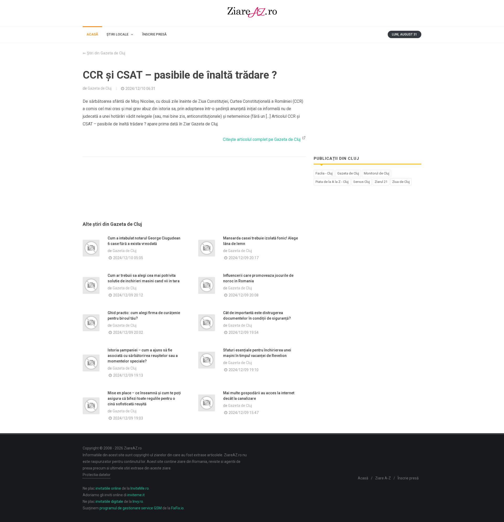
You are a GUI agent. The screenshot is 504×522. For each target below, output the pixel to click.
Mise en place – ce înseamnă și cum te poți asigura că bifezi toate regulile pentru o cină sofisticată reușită (144, 398)
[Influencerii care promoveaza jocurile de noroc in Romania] (206, 285)
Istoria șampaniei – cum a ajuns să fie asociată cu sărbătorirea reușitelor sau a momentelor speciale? (143, 355)
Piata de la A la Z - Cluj (332, 182)
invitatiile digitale (109, 501)
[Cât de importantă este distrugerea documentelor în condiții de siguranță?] (206, 322)
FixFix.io (177, 508)
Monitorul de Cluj (376, 173)
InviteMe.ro (139, 488)
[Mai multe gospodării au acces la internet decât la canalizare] (206, 403)
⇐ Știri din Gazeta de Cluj (104, 53)
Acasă (363, 478)
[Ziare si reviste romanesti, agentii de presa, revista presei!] (252, 13)
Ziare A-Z (383, 478)
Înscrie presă (408, 478)
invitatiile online (108, 488)
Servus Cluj (361, 182)
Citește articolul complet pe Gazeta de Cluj (262, 139)
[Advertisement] (194, 195)
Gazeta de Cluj (100, 88)
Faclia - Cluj (324, 173)
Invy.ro (138, 501)
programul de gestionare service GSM (130, 508)
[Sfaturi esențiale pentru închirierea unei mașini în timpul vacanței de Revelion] (206, 360)
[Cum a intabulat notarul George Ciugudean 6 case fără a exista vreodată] (91, 248)
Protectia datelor (97, 475)
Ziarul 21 (381, 182)
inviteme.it (136, 495)
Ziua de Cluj (401, 182)
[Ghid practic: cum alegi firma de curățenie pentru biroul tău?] (91, 322)
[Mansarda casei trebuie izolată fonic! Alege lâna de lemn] (206, 248)
